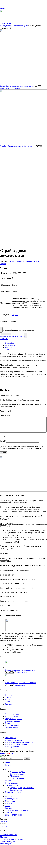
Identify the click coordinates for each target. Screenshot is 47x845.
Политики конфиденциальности (19, 742)
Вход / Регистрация (13, 815)
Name (3, 436)
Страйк (3, 264)
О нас (7, 702)
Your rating (5, 411)
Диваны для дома (20, 26)
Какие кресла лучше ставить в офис (20, 683)
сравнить (9, 812)
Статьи (8, 697)
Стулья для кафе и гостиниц (22, 788)
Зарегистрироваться (8, 835)
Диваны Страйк (32, 261)
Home (2, 26)
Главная (8, 695)
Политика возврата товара (16, 744)
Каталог (8, 699)
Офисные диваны (12, 721)
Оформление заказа (13, 740)
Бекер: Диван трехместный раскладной (17, 86)
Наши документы (12, 747)
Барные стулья (16, 790)
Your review (5, 415)
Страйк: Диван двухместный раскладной (18, 146)
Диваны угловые (12, 716)
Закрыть (3, 821)
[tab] (26, 343)
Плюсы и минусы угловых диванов (20, 670)
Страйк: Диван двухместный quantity (19, 330)
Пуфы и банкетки (12, 725)
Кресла (8, 723)
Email (3, 441)
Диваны (9, 26)
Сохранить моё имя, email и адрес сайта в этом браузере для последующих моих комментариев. (21, 447)
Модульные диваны (13, 718)
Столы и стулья (11, 728)
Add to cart (6, 334)
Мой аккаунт (10, 738)
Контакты (9, 704)
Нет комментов (21, 672)
